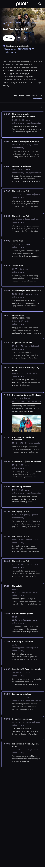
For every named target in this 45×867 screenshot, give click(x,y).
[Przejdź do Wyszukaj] (39, 4)
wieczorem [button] (37, 96)
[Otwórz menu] (5, 4)
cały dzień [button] (37, 99)
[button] (41, 106)
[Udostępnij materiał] (25, 38)
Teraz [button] (21, 96)
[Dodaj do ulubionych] (18, 38)
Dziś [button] (15, 96)
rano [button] (28, 96)
